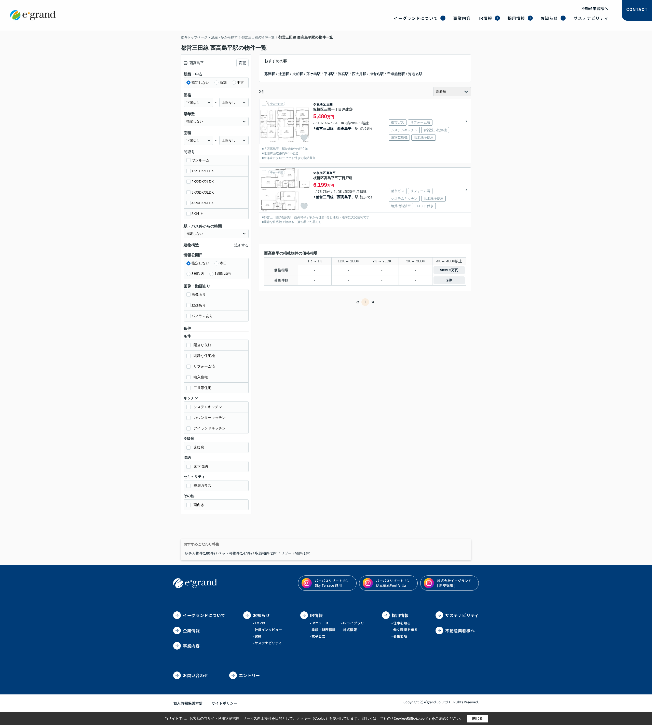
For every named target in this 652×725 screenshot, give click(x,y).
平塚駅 (329, 74)
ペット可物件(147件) (235, 553)
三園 (330, 104)
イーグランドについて (416, 18)
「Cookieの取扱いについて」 (411, 718)
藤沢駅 (269, 74)
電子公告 (318, 636)
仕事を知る (402, 623)
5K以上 (197, 214)
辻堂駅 (283, 74)
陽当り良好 (202, 345)
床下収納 (201, 466)
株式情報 (350, 629)
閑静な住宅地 (204, 356)
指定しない (200, 82)
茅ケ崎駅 (313, 74)
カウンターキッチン (210, 417)
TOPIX (260, 623)
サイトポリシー (225, 703)
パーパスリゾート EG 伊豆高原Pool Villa (392, 583)
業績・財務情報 (323, 629)
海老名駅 (377, 74)
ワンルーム (200, 160)
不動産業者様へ (594, 8)
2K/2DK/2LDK (203, 182)
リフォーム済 (204, 366)
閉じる (477, 718)
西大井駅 (359, 74)
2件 (449, 280)
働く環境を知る (405, 629)
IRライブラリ (353, 623)
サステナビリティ (591, 18)
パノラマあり (202, 316)
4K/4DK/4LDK (203, 203)
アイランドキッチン (210, 428)
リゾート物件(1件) (295, 553)
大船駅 (297, 74)
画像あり (199, 294)
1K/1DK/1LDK (203, 171)
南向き (199, 505)
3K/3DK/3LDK (203, 192)
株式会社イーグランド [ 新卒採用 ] (454, 583)
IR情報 (485, 18)
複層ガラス (202, 486)
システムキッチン (208, 407)
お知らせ (549, 18)
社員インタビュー (268, 629)
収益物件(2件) (266, 553)
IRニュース (320, 623)
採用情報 (516, 18)
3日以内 (198, 274)
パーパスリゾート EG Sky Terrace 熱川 (331, 583)
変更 (242, 63)
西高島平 (344, 128)
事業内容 (462, 18)
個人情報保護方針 (188, 703)
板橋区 (321, 104)
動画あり (199, 305)
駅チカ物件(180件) (200, 553)
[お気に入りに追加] (304, 138)
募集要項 (400, 636)
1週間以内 (222, 274)
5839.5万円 (449, 270)
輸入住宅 (201, 377)
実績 (258, 636)
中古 (240, 82)
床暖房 (199, 447)
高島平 (331, 173)
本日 (223, 263)
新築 (223, 82)
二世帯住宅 (202, 388)
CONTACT (637, 9)
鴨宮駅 (343, 74)
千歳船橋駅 (396, 74)
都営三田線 (325, 128)
